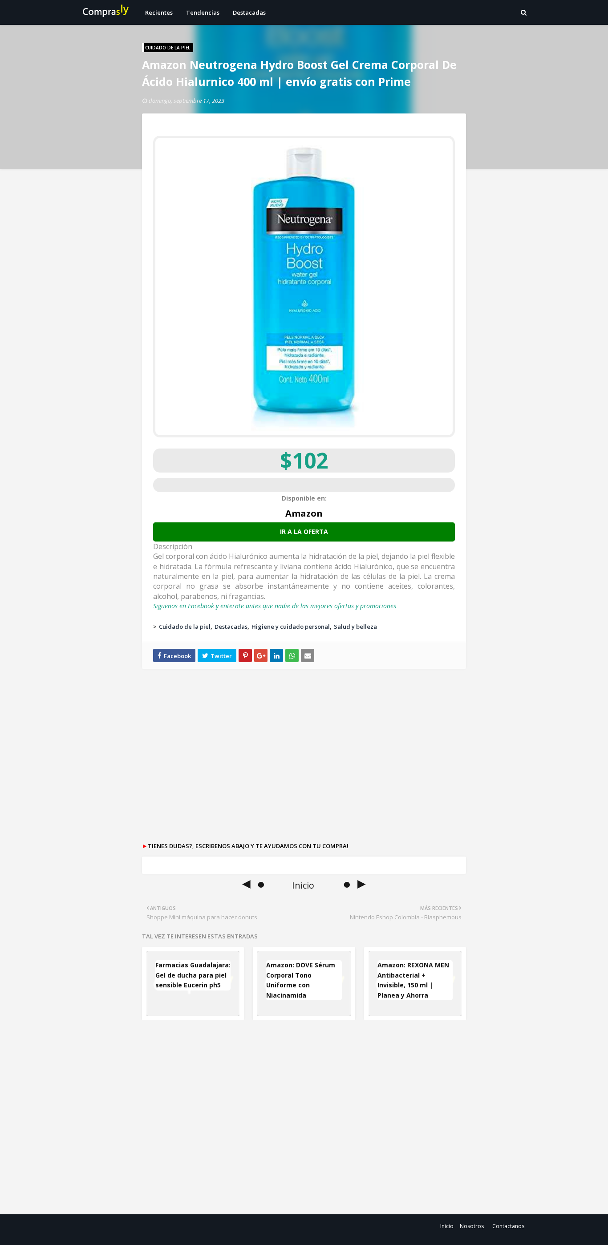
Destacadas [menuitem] (249, 12)
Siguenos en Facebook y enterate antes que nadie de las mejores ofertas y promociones (274, 606)
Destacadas (231, 626)
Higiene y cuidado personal (290, 626)
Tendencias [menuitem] (202, 12)
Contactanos (508, 1226)
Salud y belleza (355, 626)
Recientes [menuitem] (159, 12)
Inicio (447, 1226)
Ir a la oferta (304, 531)
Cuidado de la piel (185, 626)
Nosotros (472, 1226)
